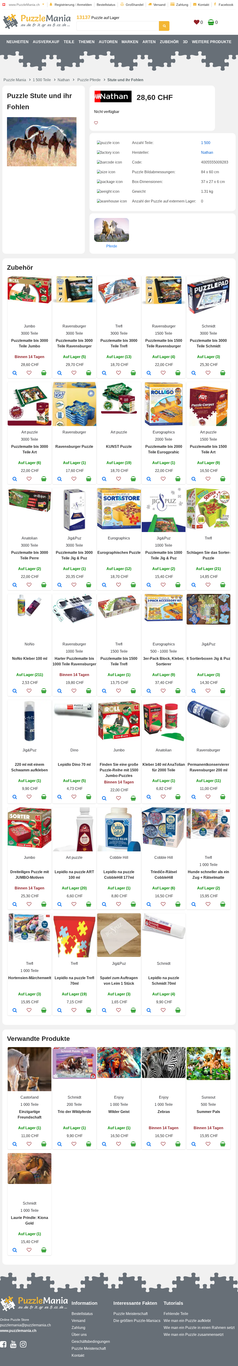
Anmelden (84, 4)
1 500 (205, 143)
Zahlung (182, 4)
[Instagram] (23, 1346)
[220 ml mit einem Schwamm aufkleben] (15, 797)
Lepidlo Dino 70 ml (74, 764)
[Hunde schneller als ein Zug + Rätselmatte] (194, 905)
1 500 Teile (42, 80)
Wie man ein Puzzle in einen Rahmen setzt (199, 1328)
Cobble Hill (119, 857)
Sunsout (208, 1097)
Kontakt (203, 4)
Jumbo (29, 326)
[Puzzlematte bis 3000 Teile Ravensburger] (59, 373)
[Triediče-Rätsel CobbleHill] (149, 905)
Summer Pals (208, 1112)
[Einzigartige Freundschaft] (15, 1145)
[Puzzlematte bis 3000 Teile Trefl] (104, 373)
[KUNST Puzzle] (104, 479)
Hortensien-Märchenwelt (29, 978)
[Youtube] (13, 1346)
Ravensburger (74, 326)
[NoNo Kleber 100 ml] (15, 691)
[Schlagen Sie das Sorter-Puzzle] (194, 585)
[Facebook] (3, 1346)
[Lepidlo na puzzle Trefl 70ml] (59, 1011)
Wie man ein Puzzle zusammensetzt (193, 1335)
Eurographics (164, 432)
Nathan (64, 80)
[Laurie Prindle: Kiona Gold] (15, 1250)
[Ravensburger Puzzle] (59, 479)
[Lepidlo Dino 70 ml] (59, 797)
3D (185, 42)
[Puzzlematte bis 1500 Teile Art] (194, 479)
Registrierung (64, 4)
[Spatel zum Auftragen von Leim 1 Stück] (104, 1011)
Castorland (29, 1097)
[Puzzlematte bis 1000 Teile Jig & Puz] (149, 585)
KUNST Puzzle (119, 447)
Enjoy (119, 1097)
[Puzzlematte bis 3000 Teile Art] (15, 479)
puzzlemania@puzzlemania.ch (25, 1325)
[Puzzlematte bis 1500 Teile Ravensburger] (149, 373)
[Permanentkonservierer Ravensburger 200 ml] (194, 797)
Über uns (79, 1335)
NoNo (29, 644)
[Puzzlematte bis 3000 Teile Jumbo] (15, 373)
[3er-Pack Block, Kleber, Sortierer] (149, 691)
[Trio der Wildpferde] (59, 1145)
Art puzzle (29, 432)
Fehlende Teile (176, 1314)
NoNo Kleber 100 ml (29, 659)
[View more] (29, 302)
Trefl (118, 326)
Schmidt (208, 326)
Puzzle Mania (14, 80)
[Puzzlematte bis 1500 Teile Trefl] (104, 691)
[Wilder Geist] (104, 1145)
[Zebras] (149, 1145)
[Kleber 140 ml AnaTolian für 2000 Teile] (149, 797)
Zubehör (169, 42)
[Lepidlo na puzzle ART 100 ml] (59, 905)
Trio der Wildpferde (74, 1112)
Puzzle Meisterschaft (89, 1348)
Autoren (108, 42)
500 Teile (208, 1104)
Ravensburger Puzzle (74, 447)
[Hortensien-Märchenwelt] (15, 1011)
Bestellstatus (106, 4)
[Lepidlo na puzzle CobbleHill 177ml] (104, 905)
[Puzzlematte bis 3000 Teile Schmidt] (194, 373)
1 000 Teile (208, 865)
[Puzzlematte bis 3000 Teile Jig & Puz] (59, 585)
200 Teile (74, 1104)
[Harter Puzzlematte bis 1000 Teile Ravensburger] (59, 691)
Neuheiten (18, 42)
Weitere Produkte (211, 42)
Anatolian (29, 538)
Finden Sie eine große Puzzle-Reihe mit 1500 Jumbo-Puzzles (119, 770)
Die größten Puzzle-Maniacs (136, 1321)
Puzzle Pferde (89, 80)
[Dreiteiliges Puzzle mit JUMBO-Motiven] (15, 905)
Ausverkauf (46, 42)
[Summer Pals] (194, 1145)
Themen (87, 42)
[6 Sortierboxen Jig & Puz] (194, 691)
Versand (159, 4)
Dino (74, 750)
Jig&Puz (74, 538)
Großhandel (134, 4)
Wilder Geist (118, 1112)
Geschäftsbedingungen (91, 1342)
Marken (130, 42)
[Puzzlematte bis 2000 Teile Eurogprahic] (149, 479)
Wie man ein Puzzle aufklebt (187, 1321)
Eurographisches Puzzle (119, 553)
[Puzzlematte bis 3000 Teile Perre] (15, 585)
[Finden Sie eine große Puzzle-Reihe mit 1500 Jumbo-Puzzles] (104, 799)
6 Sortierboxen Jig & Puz (208, 659)
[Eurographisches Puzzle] (104, 585)
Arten (149, 42)
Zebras (164, 1112)
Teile (69, 42)
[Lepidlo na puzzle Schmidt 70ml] (149, 1011)
